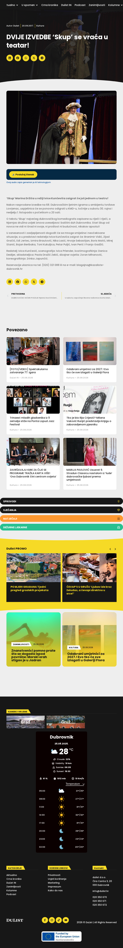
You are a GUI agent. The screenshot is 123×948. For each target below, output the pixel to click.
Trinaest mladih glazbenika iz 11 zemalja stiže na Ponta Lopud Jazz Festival (32, 421)
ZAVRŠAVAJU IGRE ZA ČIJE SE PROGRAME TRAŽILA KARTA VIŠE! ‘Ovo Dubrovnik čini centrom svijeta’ (33, 473)
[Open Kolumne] (121, 5)
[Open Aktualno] (17, 5)
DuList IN (14, 377)
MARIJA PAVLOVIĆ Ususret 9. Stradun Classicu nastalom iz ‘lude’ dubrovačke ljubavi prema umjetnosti (89, 475)
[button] (9, 58)
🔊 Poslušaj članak (23, 174)
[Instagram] (52, 920)
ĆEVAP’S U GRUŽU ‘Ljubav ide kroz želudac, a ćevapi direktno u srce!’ (89, 590)
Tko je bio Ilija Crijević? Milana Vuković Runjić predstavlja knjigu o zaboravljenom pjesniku (88, 421)
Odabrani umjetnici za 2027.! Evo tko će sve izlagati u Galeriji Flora (87, 370)
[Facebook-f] (45, 920)
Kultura (40, 25)
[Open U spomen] (37, 5)
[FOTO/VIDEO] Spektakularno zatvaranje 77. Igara (29, 370)
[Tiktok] (59, 920)
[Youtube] (66, 920)
